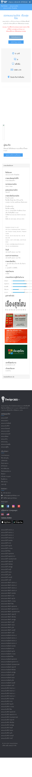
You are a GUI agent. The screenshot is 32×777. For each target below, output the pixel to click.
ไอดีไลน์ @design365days (10, 498)
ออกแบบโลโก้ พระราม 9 (7, 538)
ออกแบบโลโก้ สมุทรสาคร (7, 554)
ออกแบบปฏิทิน (5, 447)
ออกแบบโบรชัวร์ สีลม (6, 709)
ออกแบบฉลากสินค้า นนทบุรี (8, 630)
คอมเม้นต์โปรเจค (9, 377)
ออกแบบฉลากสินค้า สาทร (7, 596)
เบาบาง (6, 292)
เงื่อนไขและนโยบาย (6, 471)
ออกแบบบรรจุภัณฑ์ (6, 423)
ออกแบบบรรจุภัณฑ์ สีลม (7, 656)
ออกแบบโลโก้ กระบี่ (6, 580)
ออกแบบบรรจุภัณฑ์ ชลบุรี (7, 675)
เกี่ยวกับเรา (4, 451)
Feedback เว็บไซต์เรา (6, 518)
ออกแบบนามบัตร (14, 6)
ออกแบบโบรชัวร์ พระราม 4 (8, 693)
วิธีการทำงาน (4, 482)
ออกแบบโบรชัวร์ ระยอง (7, 730)
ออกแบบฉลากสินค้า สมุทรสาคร (9, 606)
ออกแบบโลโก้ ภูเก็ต (6, 575)
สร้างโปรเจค (4, 466)
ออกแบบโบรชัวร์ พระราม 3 (8, 691)
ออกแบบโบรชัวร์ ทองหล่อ (7, 699)
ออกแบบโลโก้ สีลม (5, 551)
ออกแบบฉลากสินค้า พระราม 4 (9, 588)
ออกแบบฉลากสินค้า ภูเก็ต (7, 627)
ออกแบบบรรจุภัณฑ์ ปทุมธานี (8, 667)
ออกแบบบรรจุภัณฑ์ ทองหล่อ (8, 646)
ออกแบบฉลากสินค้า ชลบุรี (7, 622)
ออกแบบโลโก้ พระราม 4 (7, 535)
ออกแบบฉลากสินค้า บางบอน (8, 601)
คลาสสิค (6, 286)
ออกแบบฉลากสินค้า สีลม (7, 604)
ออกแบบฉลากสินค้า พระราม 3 (9, 585)
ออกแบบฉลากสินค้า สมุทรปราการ (9, 609)
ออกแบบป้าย (4, 439)
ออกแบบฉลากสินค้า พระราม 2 (9, 583)
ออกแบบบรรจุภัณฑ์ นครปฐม (8, 672)
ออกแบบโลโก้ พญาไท (6, 546)
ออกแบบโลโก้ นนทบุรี (6, 577)
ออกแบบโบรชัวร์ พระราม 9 (8, 696)
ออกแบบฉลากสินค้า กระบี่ (7, 633)
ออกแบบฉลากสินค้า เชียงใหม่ (8, 617)
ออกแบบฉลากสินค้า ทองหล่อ (8, 593)
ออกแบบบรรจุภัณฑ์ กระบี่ (7, 686)
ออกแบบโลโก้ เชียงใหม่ (7, 564)
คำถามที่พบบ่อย (5, 469)
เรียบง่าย (6, 289)
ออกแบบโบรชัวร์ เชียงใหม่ (7, 722)
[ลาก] (24, 280)
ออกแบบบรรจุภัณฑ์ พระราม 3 (9, 638)
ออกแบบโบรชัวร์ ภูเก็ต (6, 733)
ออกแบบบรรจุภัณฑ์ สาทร (7, 649)
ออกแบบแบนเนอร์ (5, 434)
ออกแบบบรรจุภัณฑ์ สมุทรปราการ (9, 662)
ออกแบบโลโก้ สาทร (6, 543)
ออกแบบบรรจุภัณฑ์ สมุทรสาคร (9, 659)
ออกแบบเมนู (4, 442)
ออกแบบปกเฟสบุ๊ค (5, 444)
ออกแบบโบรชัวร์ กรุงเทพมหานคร (9, 717)
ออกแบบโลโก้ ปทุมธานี (7, 562)
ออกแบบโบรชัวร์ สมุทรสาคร (8, 712)
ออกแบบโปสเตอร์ (5, 429)
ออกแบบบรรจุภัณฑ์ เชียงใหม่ (8, 670)
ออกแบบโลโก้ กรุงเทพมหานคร (8, 559)
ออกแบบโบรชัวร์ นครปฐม (7, 725)
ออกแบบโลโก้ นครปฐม (7, 567)
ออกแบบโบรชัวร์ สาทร (7, 701)
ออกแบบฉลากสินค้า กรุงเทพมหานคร (10, 612)
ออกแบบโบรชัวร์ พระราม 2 (8, 688)
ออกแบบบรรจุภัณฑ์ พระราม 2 (9, 635)
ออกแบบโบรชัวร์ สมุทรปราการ (9, 715)
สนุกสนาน (6, 284)
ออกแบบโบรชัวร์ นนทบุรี (7, 736)
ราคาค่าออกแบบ (5, 455)
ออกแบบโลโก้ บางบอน (7, 548)
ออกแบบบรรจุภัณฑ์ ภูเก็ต (7, 680)
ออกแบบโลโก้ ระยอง (6, 572)
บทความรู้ (3, 484)
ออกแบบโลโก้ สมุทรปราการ (8, 556)
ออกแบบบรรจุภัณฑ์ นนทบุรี (8, 683)
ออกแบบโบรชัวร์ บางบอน (7, 707)
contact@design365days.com (11, 495)
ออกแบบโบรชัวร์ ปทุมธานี (7, 720)
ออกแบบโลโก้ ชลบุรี (6, 569)
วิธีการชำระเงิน (5, 458)
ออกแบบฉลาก (4, 421)
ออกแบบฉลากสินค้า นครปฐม (8, 620)
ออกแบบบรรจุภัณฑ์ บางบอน (8, 654)
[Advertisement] (16, 105)
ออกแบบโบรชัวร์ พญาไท (7, 704)
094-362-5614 (6, 493)
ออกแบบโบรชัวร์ (5, 426)
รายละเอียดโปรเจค (8, 165)
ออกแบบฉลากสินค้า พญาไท (8, 598)
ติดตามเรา (4, 501)
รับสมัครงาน (4, 479)
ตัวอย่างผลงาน (4, 463)
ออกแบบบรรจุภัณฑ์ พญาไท (8, 651)
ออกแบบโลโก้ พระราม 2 (7, 530)
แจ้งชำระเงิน (4, 461)
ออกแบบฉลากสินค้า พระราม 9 (9, 591)
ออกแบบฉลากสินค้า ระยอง (8, 625)
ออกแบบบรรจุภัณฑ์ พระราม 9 (9, 643)
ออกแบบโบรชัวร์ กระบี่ (7, 738)
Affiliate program (6, 476)
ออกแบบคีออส (4, 436)
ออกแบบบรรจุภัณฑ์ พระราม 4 (9, 641)
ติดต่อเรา (3, 474)
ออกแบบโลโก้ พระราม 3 (7, 533)
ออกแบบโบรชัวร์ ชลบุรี (7, 728)
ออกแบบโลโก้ (4, 418)
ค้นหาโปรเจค (4, 6)
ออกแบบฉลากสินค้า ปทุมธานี (8, 614)
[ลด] (12, 281)
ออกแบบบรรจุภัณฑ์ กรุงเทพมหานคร (10, 664)
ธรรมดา (6, 281)
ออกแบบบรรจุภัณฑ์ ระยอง (8, 678)
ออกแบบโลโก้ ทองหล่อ (7, 540)
